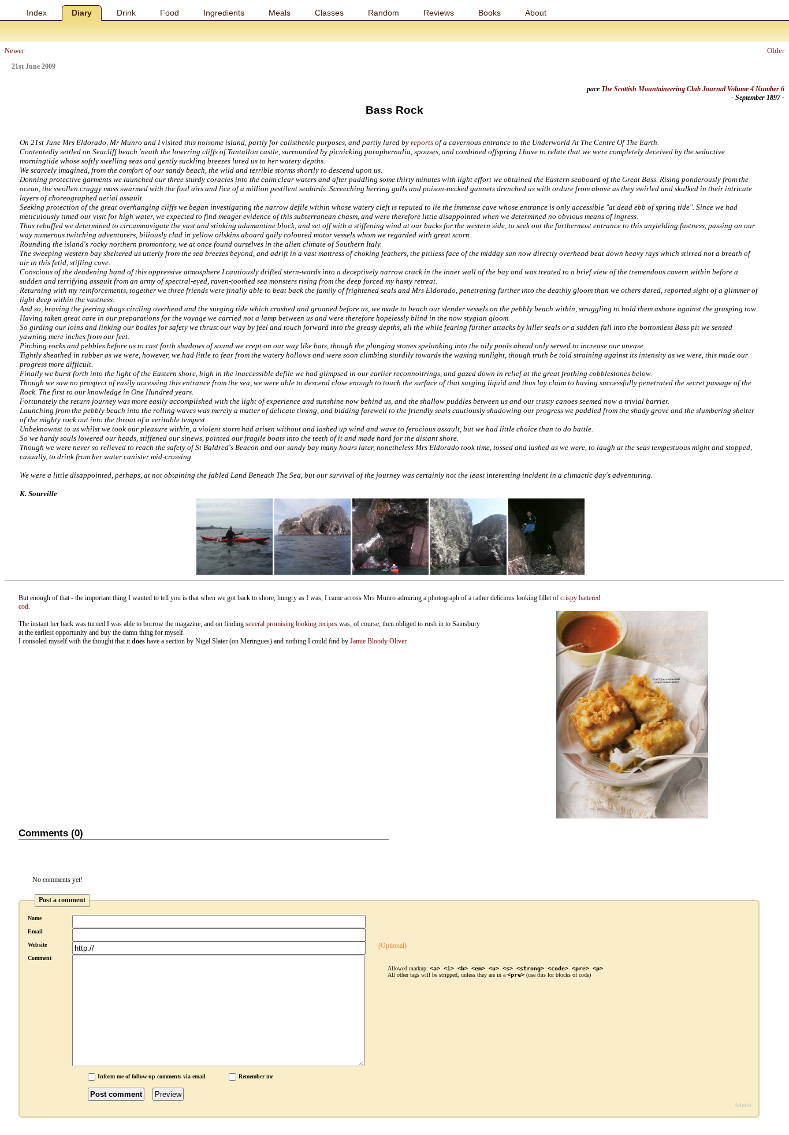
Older (775, 50)
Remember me (256, 1076)
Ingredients (223, 12)
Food (169, 12)
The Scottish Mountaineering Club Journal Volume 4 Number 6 (692, 89)
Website (37, 945)
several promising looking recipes (291, 624)
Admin (742, 1105)
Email (35, 931)
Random (383, 12)
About (535, 12)
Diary (82, 12)
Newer (14, 50)
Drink (126, 12)
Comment (39, 958)
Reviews (438, 12)
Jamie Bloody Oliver (378, 641)
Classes (329, 12)
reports (422, 142)
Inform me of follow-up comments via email (152, 1076)
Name (35, 918)
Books (489, 12)
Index (37, 12)
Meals (280, 12)
